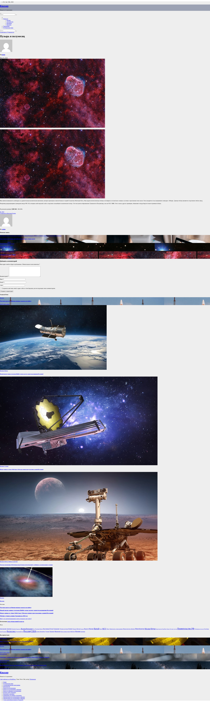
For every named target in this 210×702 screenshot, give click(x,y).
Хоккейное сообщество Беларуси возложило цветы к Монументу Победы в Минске (24, 657)
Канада (86, 629)
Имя (1, 279)
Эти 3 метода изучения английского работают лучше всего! (17, 239)
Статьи (6, 466)
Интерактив (6, 686)
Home (4, 682)
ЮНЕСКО (72, 631)
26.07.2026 (3, 304)
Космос (9, 20)
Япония (77, 631)
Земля (26, 235)
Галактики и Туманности (7, 32)
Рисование (4, 631)
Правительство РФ (185, 628)
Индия (78, 629)
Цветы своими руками (65, 631)
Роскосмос (11, 631)
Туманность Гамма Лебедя (8, 254)
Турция (47, 631)
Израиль (74, 629)
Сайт (1, 285)
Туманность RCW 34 (6, 247)
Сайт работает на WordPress (8, 679)
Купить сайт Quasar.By (9, 692)
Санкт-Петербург (41, 631)
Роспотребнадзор (19, 631)
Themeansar (33, 679)
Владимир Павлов (39, 629)
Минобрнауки (139, 629)
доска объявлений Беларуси (15, 621)
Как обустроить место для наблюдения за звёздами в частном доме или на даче (23, 665)
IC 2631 (2, 212)
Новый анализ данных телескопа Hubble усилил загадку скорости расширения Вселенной (21, 374)
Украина (52, 631)
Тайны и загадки (44, 235)
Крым (101, 629)
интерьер (83, 631)
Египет (70, 629)
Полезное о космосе (8, 694)
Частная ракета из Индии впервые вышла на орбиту (15, 301)
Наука (6, 370)
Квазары (9, 24)
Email (2, 282)
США (33, 631)
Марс (108, 629)
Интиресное (3, 638)
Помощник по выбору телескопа (12, 695)
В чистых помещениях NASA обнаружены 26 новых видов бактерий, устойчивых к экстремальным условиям (26, 564)
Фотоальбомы (58, 235)
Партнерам (6, 26)
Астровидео (10, 21)
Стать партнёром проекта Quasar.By (13, 700)
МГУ (104, 629)
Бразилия (14, 629)
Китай (96, 628)
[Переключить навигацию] (0, 13)
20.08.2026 (3, 644)
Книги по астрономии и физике (12, 689)
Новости (5, 19)
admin (3, 54)
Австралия (3, 629)
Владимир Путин (48, 629)
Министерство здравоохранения (116, 629)
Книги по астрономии (9, 688)
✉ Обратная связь (8, 27)
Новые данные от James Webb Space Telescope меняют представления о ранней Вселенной (21, 469)
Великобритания (27, 629)
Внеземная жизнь (5, 235)
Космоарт (9, 23)
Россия (27, 631)
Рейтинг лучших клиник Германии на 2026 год (14, 616)
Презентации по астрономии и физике (14, 697)
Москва (147, 629)
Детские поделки (64, 629)
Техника (51, 235)
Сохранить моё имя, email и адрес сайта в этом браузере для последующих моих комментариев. (28, 288)
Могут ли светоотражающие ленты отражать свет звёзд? (16, 618)
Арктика (9, 629)
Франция (57, 631)
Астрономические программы (11, 685)
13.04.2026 (3, 668)
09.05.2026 (3, 660)
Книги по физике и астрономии (12, 691)
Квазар (4, 6)
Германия (56, 629)
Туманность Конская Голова (8, 213)
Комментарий (4, 276)
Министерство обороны (129, 629)
